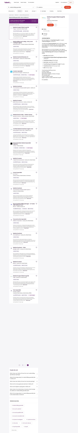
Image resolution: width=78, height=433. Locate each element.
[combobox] (21, 7)
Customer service (31, 419)
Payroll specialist (16, 426)
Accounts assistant (17, 409)
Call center (15, 423)
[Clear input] (33, 7)
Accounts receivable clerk (18, 416)
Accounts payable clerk (18, 412)
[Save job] (36, 27)
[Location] (48, 7)
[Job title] (20, 7)
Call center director (27, 423)
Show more (25, 36)
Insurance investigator (18, 419)
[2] (28, 365)
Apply (43, 77)
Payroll (26, 426)
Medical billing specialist (18, 405)
